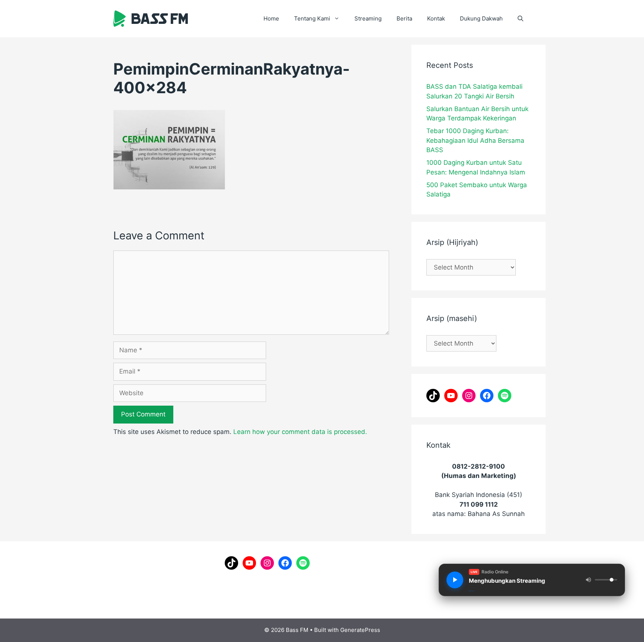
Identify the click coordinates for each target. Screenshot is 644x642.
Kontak (436, 18)
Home (271, 18)
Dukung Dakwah (481, 18)
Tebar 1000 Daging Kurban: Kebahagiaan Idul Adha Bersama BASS (475, 140)
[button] (520, 18)
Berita (404, 18)
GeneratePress (360, 629)
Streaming (368, 18)
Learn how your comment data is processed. (300, 431)
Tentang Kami (312, 18)
